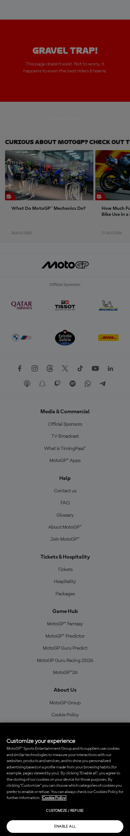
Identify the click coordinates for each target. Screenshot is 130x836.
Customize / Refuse (65, 811)
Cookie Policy (54, 798)
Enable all (65, 826)
